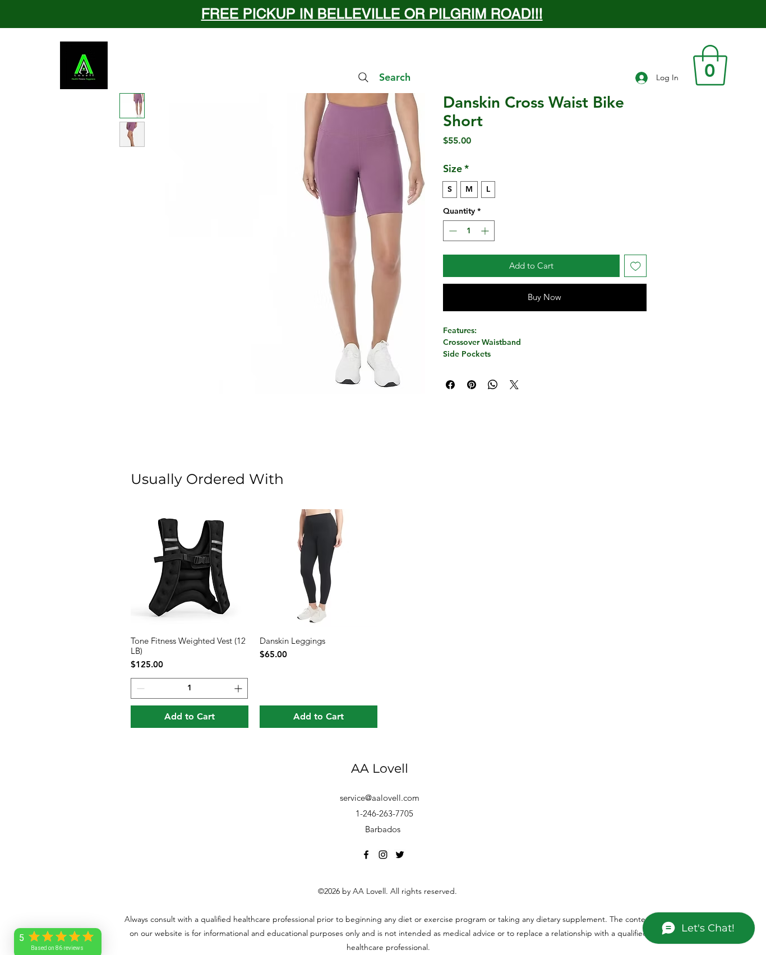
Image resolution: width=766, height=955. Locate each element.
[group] (383, 618)
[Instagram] (383, 854)
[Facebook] (366, 854)
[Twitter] (399, 854)
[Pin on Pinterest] (471, 384)
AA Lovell (379, 768)
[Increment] (486, 231)
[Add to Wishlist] (635, 266)
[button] (710, 65)
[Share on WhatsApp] (493, 384)
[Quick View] (189, 568)
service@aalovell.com (379, 797)
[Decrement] (452, 231)
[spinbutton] (469, 231)
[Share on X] (514, 384)
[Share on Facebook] (450, 384)
